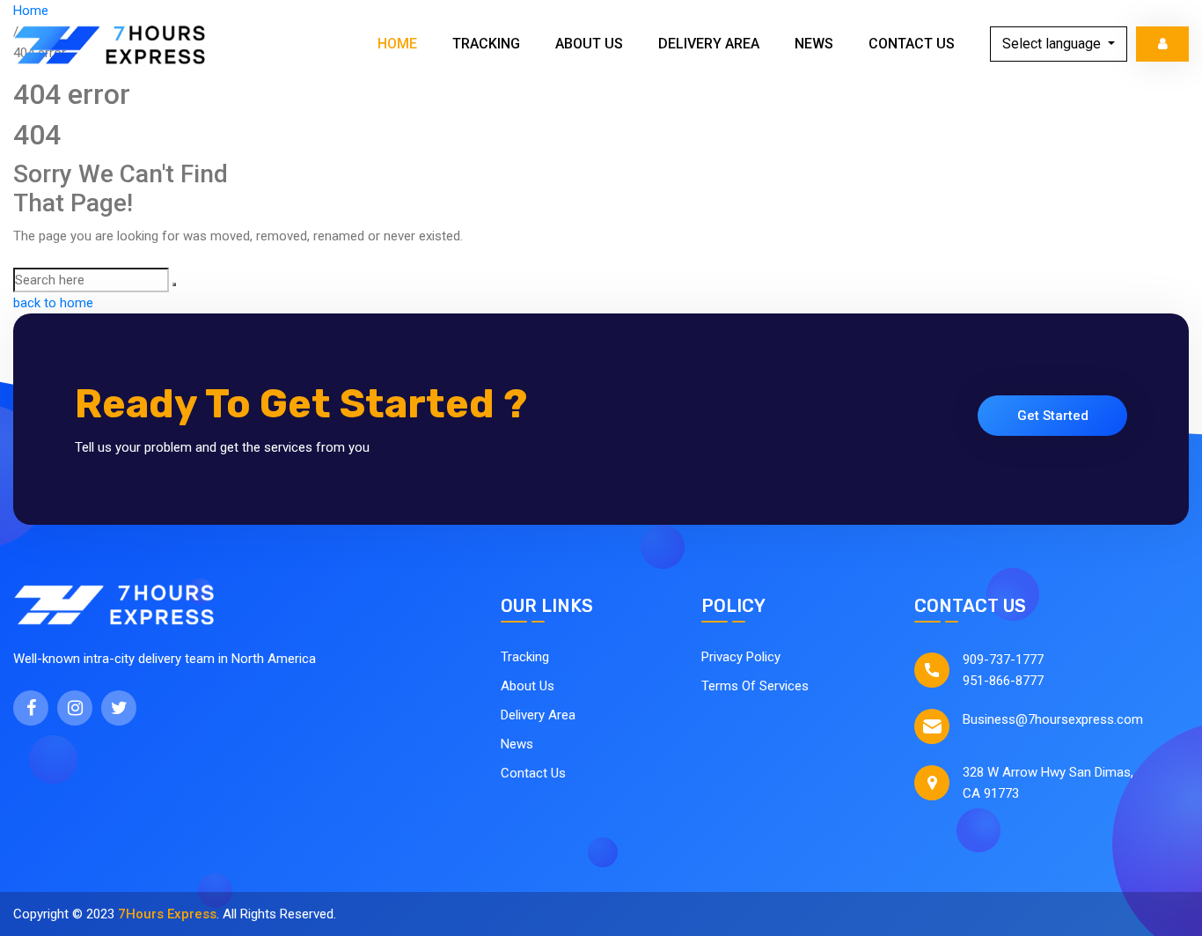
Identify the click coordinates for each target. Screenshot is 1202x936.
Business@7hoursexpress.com (1053, 719)
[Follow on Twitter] (118, 708)
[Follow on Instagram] (74, 708)
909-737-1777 (1003, 659)
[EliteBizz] (110, 43)
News (814, 43)
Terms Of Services (755, 686)
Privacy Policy (741, 657)
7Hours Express (167, 914)
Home (397, 43)
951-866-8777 (1003, 681)
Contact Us (912, 43)
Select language (1053, 43)
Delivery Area (708, 43)
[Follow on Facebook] (30, 708)
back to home (53, 303)
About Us (589, 43)
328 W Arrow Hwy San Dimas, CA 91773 (1048, 782)
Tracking (486, 43)
